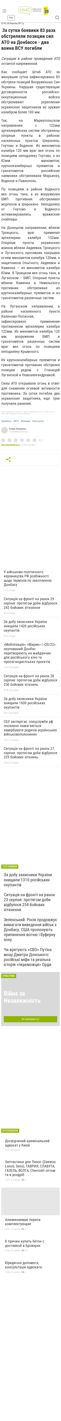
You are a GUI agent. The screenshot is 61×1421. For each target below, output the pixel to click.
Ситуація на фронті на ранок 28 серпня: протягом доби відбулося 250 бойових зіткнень (30, 680)
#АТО (16, 421)
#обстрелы (38, 421)
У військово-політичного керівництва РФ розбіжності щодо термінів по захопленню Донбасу (28, 578)
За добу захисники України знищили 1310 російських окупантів (28, 879)
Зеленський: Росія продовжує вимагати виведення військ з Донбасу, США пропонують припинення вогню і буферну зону (30, 929)
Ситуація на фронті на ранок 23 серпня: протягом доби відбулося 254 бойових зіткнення (29, 902)
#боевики (25, 421)
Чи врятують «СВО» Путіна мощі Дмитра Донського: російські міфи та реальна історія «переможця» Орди (28, 957)
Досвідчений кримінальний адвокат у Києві (27, 1143)
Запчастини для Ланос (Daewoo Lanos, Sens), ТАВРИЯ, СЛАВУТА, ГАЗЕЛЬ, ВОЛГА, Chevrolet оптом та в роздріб (30, 1168)
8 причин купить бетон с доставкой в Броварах (24, 1243)
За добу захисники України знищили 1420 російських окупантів (25, 626)
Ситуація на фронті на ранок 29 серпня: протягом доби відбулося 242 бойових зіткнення (30, 603)
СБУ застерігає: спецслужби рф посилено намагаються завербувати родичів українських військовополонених (30, 728)
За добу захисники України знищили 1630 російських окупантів (25, 703)
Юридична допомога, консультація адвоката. (24, 1265)
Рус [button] (11, 17)
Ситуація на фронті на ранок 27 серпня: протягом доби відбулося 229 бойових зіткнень (30, 752)
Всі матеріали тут (30, 1019)
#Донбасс (6, 421)
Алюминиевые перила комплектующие (23, 1222)
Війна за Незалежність (22, 997)
